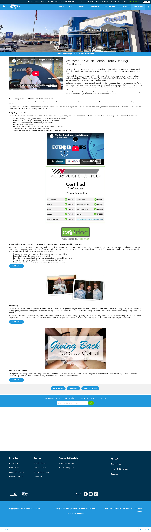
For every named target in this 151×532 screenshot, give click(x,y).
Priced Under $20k (16, 477)
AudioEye (80, 513)
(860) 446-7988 (87, 53)
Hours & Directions (119, 469)
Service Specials (40, 468)
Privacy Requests (72, 508)
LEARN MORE (16, 266)
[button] (148, 7)
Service (81, 6)
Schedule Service (40, 463)
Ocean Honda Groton (32, 508)
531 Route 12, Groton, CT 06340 (97, 1)
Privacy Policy (60, 508)
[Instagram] (96, 494)
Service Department (41, 472)
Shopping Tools (109, 6)
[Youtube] (91, 494)
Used (70, 6)
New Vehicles (14, 463)
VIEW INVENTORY (90, 388)
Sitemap (92, 508)
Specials (94, 6)
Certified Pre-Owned (16, 472)
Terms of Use (71, 513)
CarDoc (124, 6)
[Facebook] (86, 494)
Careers (114, 474)
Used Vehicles (14, 468)
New (60, 6)
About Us (137, 6)
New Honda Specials (66, 463)
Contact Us (116, 464)
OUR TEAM (73, 388)
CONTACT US (58, 388)
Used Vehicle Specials (66, 468)
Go (91, 403)
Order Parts (38, 477)
